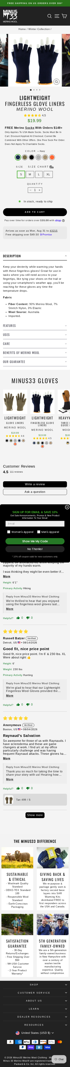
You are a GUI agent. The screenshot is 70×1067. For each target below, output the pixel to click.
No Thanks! (35, 549)
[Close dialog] (67, 507)
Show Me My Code (35, 541)
